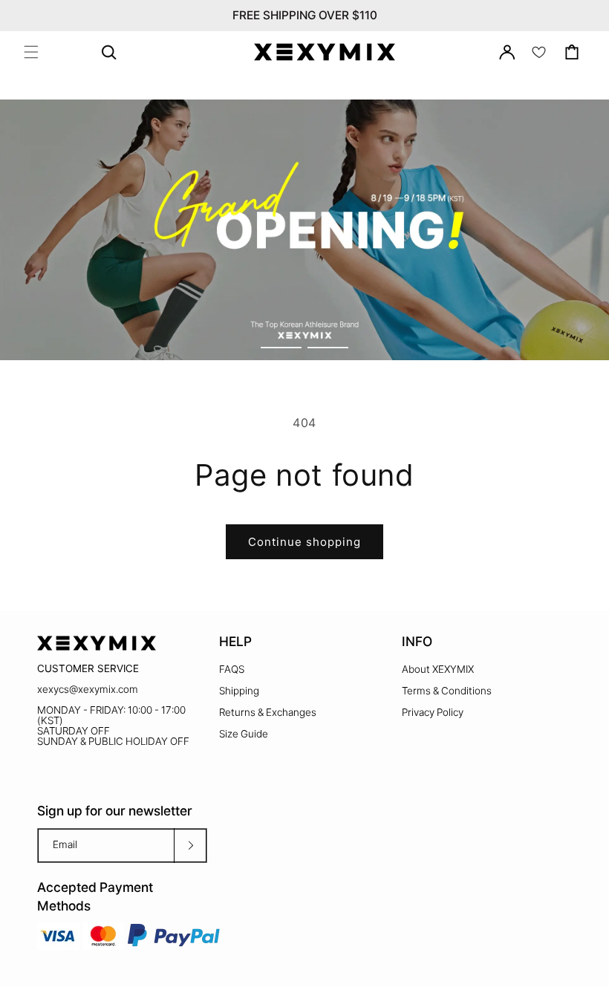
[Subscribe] (190, 845)
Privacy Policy (432, 712)
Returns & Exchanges (267, 712)
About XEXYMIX (438, 669)
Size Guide (243, 734)
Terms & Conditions (447, 690)
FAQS (231, 669)
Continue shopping (304, 542)
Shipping (239, 690)
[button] (31, 52)
